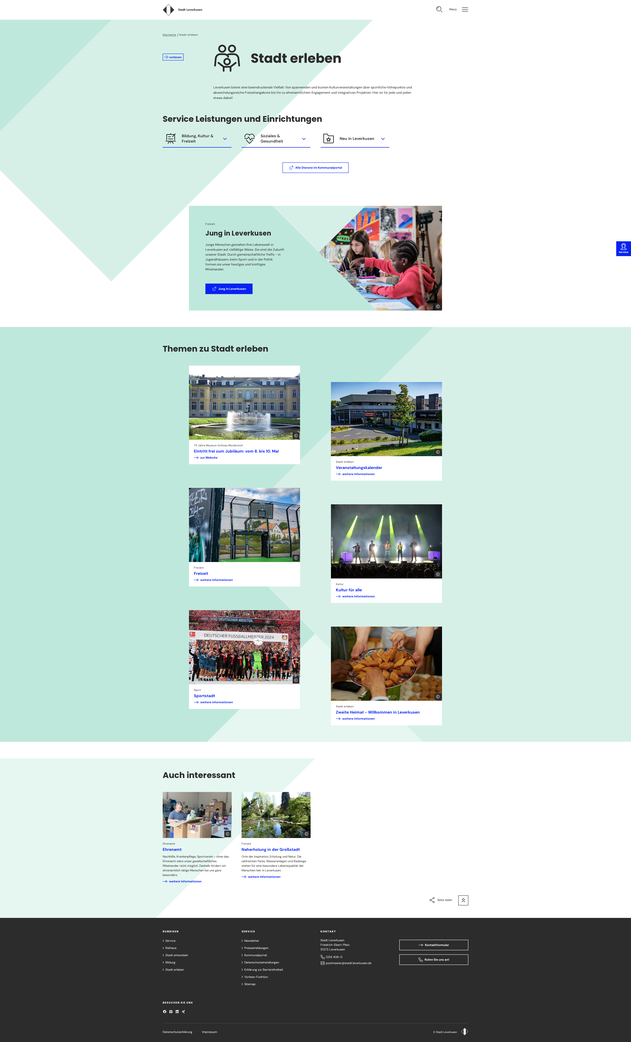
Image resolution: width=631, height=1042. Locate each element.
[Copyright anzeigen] (438, 306)
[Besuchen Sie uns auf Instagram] (171, 1012)
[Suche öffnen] (439, 10)
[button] (173, 57)
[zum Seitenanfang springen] (463, 900)
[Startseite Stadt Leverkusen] (464, 1032)
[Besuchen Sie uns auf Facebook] (165, 1012)
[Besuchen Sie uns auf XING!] (183, 1012)
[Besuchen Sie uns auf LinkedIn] (177, 1012)
